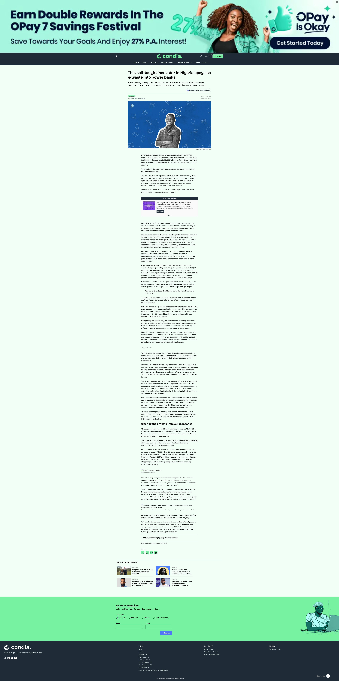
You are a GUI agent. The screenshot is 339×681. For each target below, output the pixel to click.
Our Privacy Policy (275, 649)
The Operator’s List (145, 665)
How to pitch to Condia (212, 654)
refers (143, 226)
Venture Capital (167, 62)
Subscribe (218, 56)
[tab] (168, 215)
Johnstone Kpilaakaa (137, 99)
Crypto (145, 62)
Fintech (136, 62)
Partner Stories (144, 657)
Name (118, 623)
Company (208, 646)
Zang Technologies (159, 256)
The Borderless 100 (184, 62)
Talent (146, 618)
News (140, 649)
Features (131, 96)
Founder (121, 618)
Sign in (207, 56)
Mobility (154, 62)
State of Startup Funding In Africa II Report (153, 670)
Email (147, 623)
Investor (134, 618)
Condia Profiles (144, 667)
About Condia (201, 62)
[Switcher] (117, 56)
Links (141, 646)
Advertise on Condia (211, 652)
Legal (272, 646)
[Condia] (169, 56)
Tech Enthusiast (161, 618)
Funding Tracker (144, 660)
